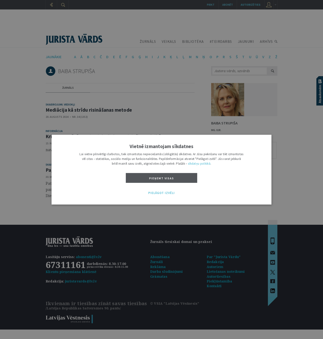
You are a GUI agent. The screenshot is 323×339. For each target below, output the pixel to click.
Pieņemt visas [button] (161, 178)
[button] (161, 193)
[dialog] (161, 169)
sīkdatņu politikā (199, 163)
